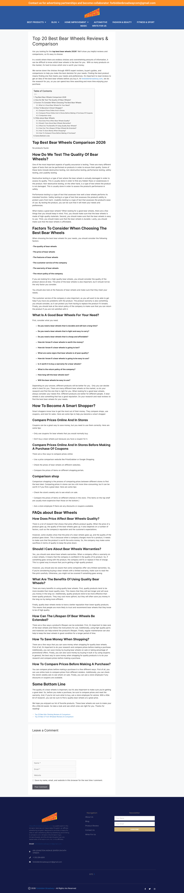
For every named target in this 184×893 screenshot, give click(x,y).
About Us (89, 817)
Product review (92, 826)
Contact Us (90, 830)
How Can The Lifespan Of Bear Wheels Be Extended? (57, 128)
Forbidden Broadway (45, 888)
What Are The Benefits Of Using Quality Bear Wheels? (58, 126)
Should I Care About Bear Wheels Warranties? (55, 123)
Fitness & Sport (145, 22)
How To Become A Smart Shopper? (49, 108)
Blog (54, 22)
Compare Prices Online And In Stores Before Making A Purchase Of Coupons (66, 113)
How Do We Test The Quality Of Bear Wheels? (53, 100)
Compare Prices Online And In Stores (52, 110)
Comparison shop (45, 115)
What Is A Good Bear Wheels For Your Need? (54, 105)
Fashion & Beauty (122, 22)
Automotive (100, 22)
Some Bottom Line (42, 136)
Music (83, 26)
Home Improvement (75, 22)
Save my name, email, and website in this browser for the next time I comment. (69, 780)
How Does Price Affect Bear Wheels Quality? (54, 121)
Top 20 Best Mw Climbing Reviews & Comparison (52, 714)
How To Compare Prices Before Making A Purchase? (57, 133)
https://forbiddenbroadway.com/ (40, 826)
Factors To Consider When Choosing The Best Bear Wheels (58, 103)
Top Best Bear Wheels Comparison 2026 (50, 97)
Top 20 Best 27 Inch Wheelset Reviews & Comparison (54, 717)
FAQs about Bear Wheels (45, 118)
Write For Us (99, 26)
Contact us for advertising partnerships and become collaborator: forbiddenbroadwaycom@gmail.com (92, 3)
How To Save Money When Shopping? (52, 130)
